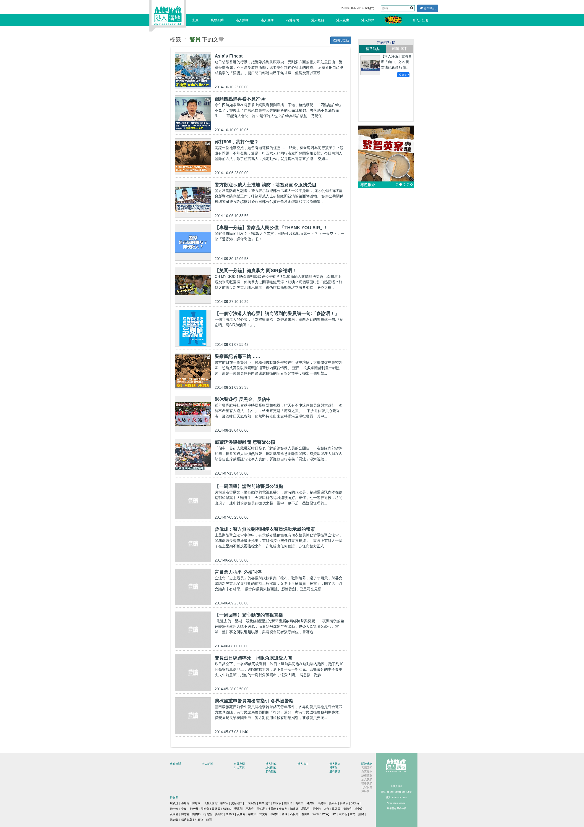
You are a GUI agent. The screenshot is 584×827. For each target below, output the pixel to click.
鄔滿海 (227, 808)
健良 (284, 814)
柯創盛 (207, 814)
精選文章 (186, 819)
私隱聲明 (366, 767)
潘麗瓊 (272, 808)
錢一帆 (174, 808)
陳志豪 (174, 819)
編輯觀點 (271, 767)
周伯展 (261, 808)
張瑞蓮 (185, 803)
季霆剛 (238, 808)
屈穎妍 (174, 803)
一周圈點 (250, 803)
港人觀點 (317, 20)
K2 (334, 814)
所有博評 (334, 771)
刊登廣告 (366, 787)
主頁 (195, 20)
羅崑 (352, 814)
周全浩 (317, 808)
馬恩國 (305, 808)
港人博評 (367, 20)
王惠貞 (249, 808)
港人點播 (242, 20)
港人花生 (342, 20)
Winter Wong (321, 814)
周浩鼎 (205, 808)
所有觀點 (271, 771)
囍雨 (209, 819)
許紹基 (333, 803)
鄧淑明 (347, 808)
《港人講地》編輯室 (215, 803)
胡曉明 (194, 808)
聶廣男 (294, 814)
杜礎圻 (275, 814)
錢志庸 (185, 814)
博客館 (333, 767)
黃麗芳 (241, 814)
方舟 (326, 808)
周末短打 (264, 803)
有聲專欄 (292, 20)
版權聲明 (366, 775)
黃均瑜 (174, 814)
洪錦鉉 (219, 814)
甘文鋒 (263, 814)
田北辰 (216, 808)
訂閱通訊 (429, 8)
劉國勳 (196, 814)
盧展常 (305, 814)
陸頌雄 (230, 814)
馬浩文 (299, 803)
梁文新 (343, 814)
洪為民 (336, 808)
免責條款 (366, 771)
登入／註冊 (420, 20)
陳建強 (294, 808)
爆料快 (365, 791)
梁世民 (288, 803)
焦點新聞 (217, 20)
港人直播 (267, 20)
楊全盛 (359, 808)
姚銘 (361, 814)
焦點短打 (236, 803)
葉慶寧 (283, 808)
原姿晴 (322, 803)
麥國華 (344, 803)
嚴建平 (252, 814)
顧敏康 (196, 803)
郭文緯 (355, 803)
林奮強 (199, 819)
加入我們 (366, 779)
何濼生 (310, 803)
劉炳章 (277, 803)
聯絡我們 (366, 783)
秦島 (184, 808)
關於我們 (366, 763)
